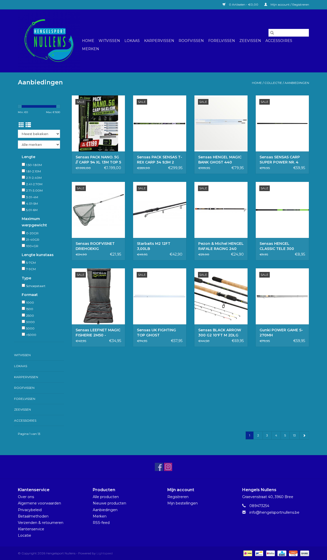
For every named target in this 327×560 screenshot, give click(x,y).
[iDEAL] (247, 553)
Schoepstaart (35, 286)
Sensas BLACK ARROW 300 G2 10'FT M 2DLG (219, 332)
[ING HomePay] (292, 553)
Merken (90, 49)
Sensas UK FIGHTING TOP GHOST (156, 332)
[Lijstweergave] (28, 125)
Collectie (273, 83)
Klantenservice (31, 529)
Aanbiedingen (297, 83)
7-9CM (31, 269)
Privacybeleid (30, 510)
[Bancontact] (258, 553)
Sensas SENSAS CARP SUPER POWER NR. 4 (280, 159)
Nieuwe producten (109, 503)
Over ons (26, 497)
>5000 (31, 335)
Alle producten (106, 497)
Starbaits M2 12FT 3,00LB (153, 246)
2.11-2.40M (34, 178)
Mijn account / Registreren (289, 4)
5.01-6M (32, 210)
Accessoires (278, 40)
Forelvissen (221, 40)
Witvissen (109, 40)
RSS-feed (101, 522)
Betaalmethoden (33, 516)
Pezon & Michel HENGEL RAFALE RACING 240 (221, 246)
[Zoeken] (272, 33)
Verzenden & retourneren (40, 522)
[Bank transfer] (303, 553)
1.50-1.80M (34, 165)
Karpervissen (159, 40)
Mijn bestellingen (182, 503)
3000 (30, 322)
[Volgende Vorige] (304, 435)
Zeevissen (250, 40)
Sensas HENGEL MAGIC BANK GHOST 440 (219, 159)
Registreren (178, 497)
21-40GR (32, 239)
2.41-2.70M (34, 184)
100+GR (32, 246)
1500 (29, 309)
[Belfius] (270, 553)
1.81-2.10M (33, 171)
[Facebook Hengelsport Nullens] (159, 467)
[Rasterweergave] (21, 125)
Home (88, 40)
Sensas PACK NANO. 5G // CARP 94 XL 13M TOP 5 (98, 159)
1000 (30, 302)
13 (294, 435)
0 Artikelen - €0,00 (243, 4)
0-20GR (32, 233)
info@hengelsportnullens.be (274, 512)
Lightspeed (105, 553)
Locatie (24, 535)
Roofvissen (191, 40)
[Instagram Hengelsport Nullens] (168, 467)
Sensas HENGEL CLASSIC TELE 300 (277, 246)
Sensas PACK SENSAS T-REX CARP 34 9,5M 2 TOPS (159, 160)
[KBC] (281, 553)
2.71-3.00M (34, 190)
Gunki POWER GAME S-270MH (281, 332)
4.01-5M (32, 203)
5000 (30, 328)
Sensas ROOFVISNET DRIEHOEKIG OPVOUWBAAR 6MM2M (98, 246)
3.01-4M (32, 197)
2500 (30, 315)
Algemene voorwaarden (39, 503)
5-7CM (31, 263)
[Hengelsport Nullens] (49, 40)
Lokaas (132, 40)
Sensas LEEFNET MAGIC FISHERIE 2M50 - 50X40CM (98, 333)
